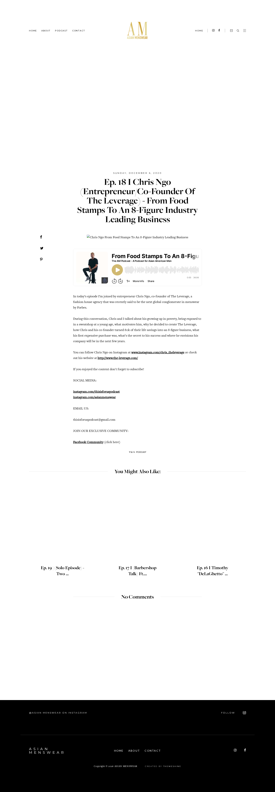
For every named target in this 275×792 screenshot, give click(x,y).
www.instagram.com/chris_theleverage (157, 352)
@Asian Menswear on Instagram (58, 712)
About (46, 30)
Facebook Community (88, 442)
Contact (78, 30)
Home (33, 30)
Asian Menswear (47, 751)
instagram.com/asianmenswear (94, 397)
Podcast (61, 30)
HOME (199, 30)
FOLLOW (228, 712)
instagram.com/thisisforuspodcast (96, 392)
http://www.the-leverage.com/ (118, 358)
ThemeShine (172, 766)
